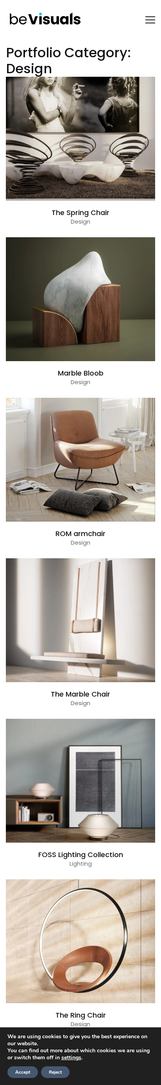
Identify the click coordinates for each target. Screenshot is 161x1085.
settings (71, 1057)
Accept (22, 1072)
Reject (55, 1072)
